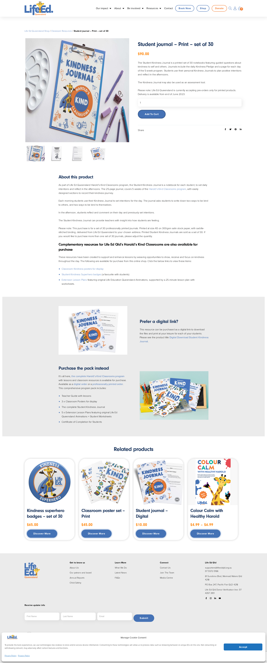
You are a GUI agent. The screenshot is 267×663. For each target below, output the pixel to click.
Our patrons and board (80, 572)
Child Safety (75, 582)
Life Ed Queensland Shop (37, 31)
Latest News (121, 572)
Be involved (133, 8)
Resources (152, 8)
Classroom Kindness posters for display (83, 269)
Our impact (102, 8)
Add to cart (152, 114)
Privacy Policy (10, 655)
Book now (185, 8)
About (117, 8)
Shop (203, 8)
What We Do (121, 567)
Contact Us (165, 567)
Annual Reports (77, 577)
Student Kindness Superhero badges (81, 274)
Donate (219, 8)
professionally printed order (107, 384)
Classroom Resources (61, 31)
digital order (80, 384)
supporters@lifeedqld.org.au (218, 567)
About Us (74, 567)
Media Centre (166, 577)
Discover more (42, 533)
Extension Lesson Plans (74, 280)
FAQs (117, 577)
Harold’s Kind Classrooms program (167, 189)
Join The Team (167, 572)
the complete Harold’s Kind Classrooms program (97, 376)
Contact (168, 8)
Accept (243, 647)
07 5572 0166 (211, 571)
